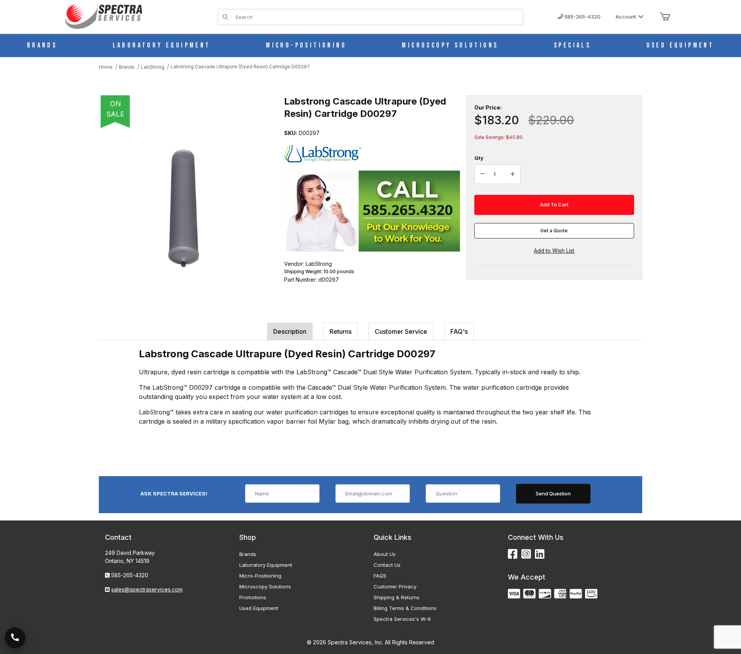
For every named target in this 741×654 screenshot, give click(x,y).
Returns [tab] (341, 331)
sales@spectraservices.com (147, 589)
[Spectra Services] (103, 16)
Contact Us (387, 565)
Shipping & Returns (397, 597)
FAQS (380, 576)
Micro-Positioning (260, 576)
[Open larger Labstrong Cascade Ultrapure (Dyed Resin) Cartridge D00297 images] (184, 208)
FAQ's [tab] (459, 331)
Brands (247, 554)
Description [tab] (289, 331)
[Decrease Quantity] (482, 174)
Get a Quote (554, 230)
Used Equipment (258, 608)
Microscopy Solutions (265, 586)
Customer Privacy (395, 586)
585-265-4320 (582, 17)
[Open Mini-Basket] (665, 17)
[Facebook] (513, 554)
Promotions (252, 597)
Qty (479, 158)
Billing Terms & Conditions (405, 608)
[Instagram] (526, 554)
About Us (385, 554)
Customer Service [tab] (401, 331)
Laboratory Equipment (265, 565)
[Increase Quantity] (512, 174)
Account (626, 17)
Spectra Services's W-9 (402, 619)
